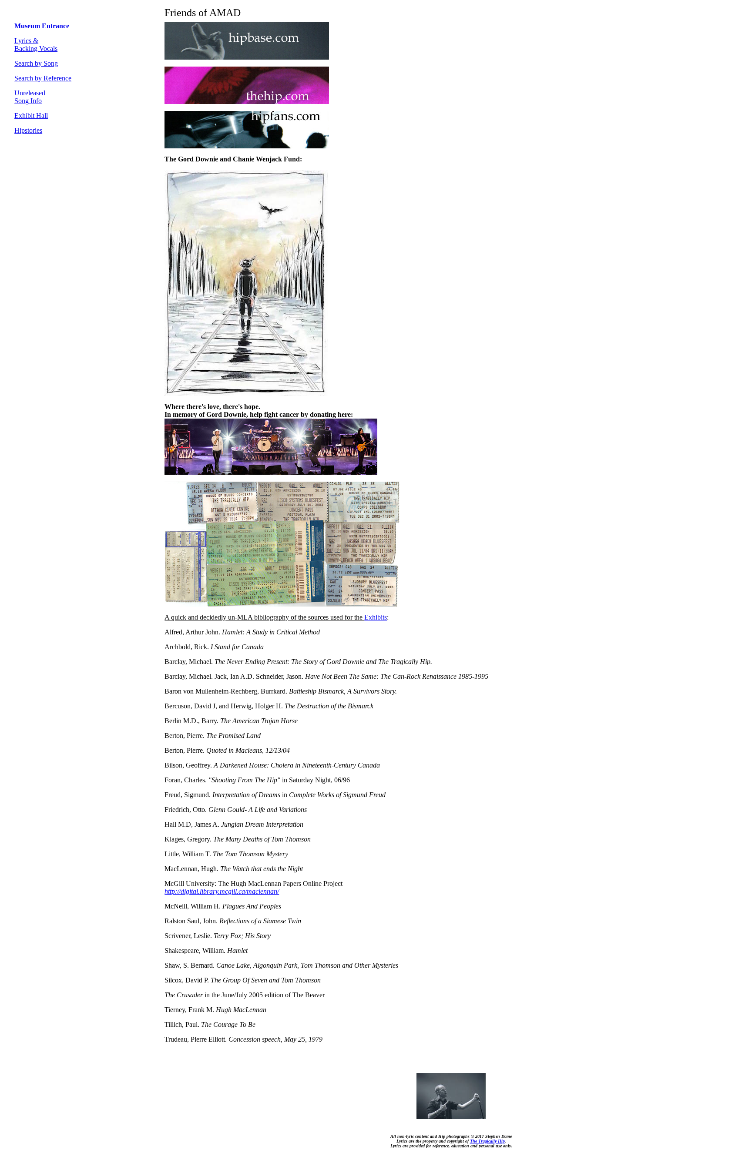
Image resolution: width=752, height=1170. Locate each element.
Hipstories (28, 130)
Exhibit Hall (31, 115)
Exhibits (375, 617)
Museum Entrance (41, 26)
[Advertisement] (40, 271)
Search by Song (36, 63)
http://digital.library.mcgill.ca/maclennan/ (221, 891)
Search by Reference (42, 78)
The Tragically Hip (487, 1141)
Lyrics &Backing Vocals (35, 44)
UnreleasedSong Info (29, 96)
